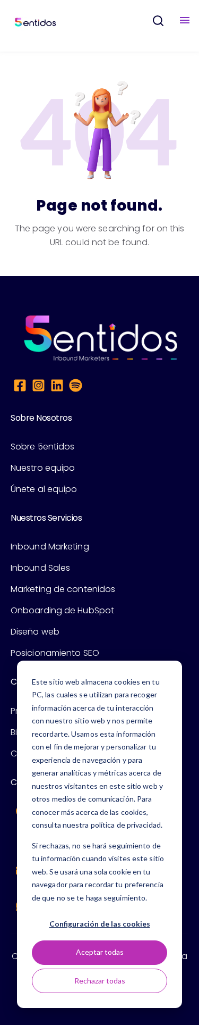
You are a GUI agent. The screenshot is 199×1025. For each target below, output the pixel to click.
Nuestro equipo (43, 468)
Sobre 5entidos (42, 446)
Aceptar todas (100, 951)
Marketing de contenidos (63, 589)
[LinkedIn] (57, 387)
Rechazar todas (99, 980)
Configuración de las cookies (99, 923)
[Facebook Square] (20, 387)
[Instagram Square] (38, 387)
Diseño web (35, 632)
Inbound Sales (40, 568)
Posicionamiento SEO (55, 653)
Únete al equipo (44, 489)
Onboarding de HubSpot (62, 610)
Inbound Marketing (50, 546)
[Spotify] (75, 387)
